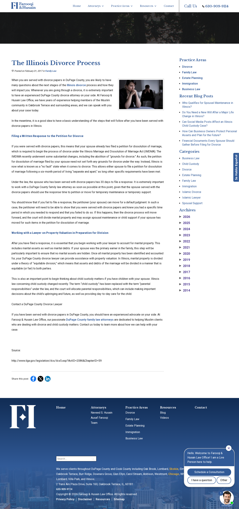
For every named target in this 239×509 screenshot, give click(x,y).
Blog (163, 412)
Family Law (50, 71)
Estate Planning (192, 78)
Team (94, 422)
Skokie (173, 469)
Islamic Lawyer (191, 197)
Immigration (190, 83)
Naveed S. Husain (101, 412)
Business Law (191, 89)
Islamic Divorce (191, 192)
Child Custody (190, 164)
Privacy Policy (65, 499)
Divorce (187, 66)
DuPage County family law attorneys (90, 319)
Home (77, 6)
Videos (164, 417)
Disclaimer (85, 499)
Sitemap (119, 499)
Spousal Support (192, 203)
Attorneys (94, 6)
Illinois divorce (76, 85)
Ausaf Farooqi (99, 417)
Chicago (173, 474)
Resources (146, 6)
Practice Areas (120, 6)
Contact (169, 6)
